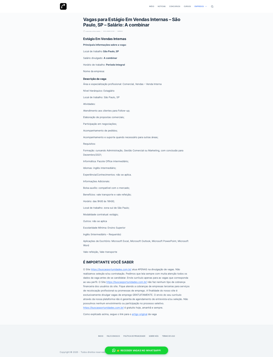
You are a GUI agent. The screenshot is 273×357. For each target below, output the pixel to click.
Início (151, 6)
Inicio (100, 336)
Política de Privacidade (134, 336)
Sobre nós (154, 336)
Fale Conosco (113, 336)
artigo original (139, 314)
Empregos (199, 6)
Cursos (187, 6)
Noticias (162, 6)
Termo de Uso (168, 336)
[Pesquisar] (212, 6)
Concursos (174, 6)
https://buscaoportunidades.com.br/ (111, 269)
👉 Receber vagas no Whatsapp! (139, 350)
